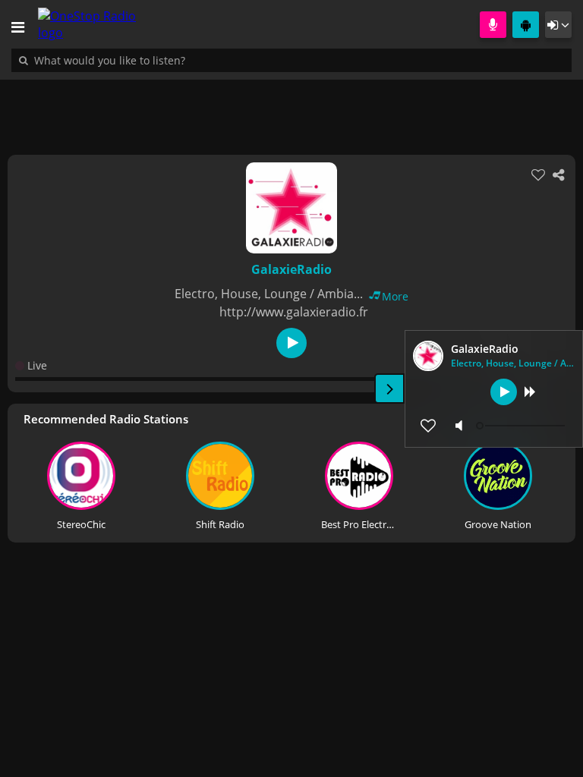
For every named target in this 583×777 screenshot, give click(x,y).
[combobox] (155, 60)
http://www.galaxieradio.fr (293, 312)
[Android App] (525, 24)
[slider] (522, 425)
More (395, 296)
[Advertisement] (291, 109)
